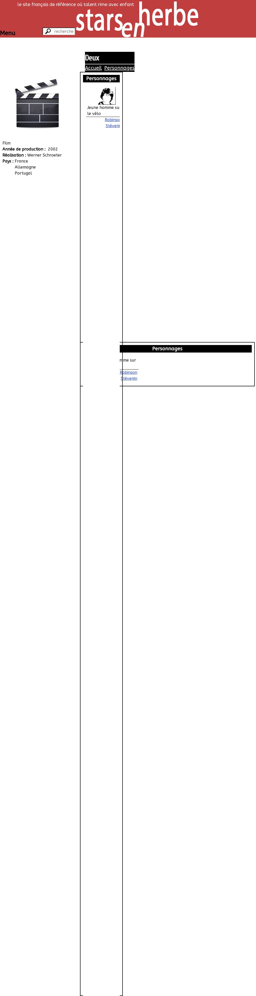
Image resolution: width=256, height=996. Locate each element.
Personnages (119, 68)
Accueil (93, 68)
